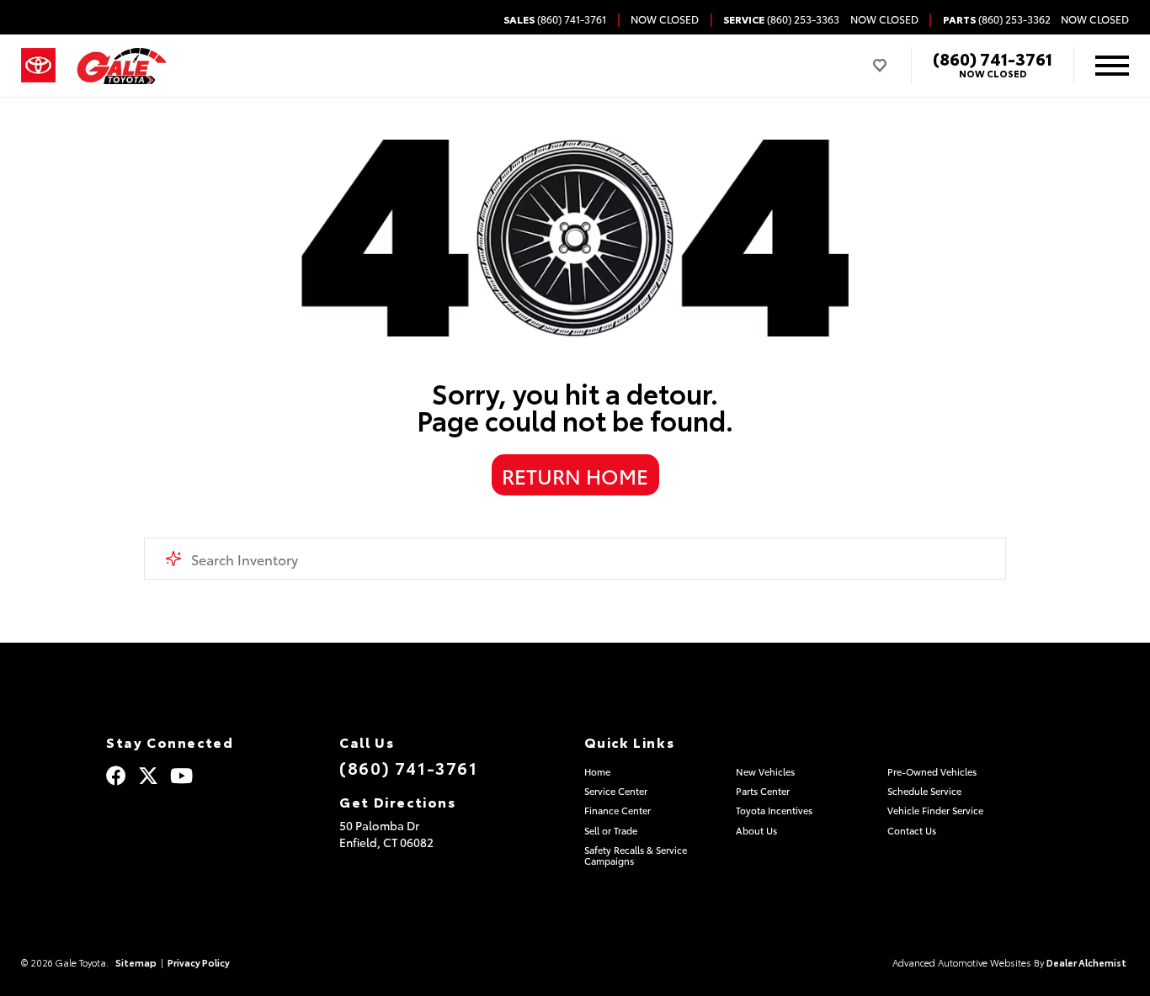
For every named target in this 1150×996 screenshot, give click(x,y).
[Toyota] (38, 65)
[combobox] (575, 559)
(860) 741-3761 (992, 58)
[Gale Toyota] (121, 66)
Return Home (575, 475)
